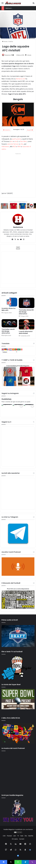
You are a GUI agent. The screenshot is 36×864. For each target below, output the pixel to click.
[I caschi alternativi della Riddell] (26, 324)
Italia (21, 836)
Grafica (10, 41)
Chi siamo (15, 839)
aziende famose (13, 144)
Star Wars (23, 141)
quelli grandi (16, 139)
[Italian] (21, 349)
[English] (3, 349)
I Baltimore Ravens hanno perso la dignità (18, 8)
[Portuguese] (16, 349)
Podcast (9, 836)
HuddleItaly (6, 399)
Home (5, 41)
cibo (21, 144)
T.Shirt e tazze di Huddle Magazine (18, 201)
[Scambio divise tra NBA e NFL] (9, 302)
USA (4, 836)
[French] (8, 349)
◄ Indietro (6, 130)
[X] (15, 239)
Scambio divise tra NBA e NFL (8, 309)
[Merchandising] (18, 206)
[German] (5, 349)
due (16, 141)
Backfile (30, 836)
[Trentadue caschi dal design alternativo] (9, 323)
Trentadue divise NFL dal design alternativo (26, 312)
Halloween (5, 146)
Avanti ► (30, 130)
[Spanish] (13, 349)
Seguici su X (6, 422)
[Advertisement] (18, 173)
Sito (26, 836)
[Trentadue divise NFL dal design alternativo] (26, 303)
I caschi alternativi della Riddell (25, 332)
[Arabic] (18, 349)
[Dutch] (10, 349)
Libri (14, 836)
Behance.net (20, 79)
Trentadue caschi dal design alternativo (8, 331)
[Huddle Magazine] (13, 3)
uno (11, 141)
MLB (14, 146)
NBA (19, 146)
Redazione (8, 55)
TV (18, 836)
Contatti (21, 839)
